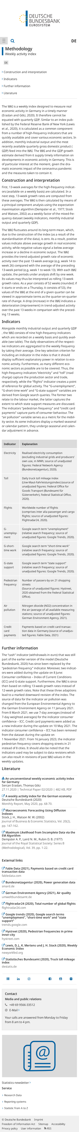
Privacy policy (10, 1128)
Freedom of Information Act (18, 1124)
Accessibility (58, 1124)
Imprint (38, 1119)
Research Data (12, 1095)
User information (31, 1128)
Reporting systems (14, 1101)
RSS (48, 1128)
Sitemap (43, 1124)
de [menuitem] (73, 40)
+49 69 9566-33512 (22, 1005)
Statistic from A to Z (15, 1108)
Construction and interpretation (25, 72)
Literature (10, 93)
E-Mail (13, 1010)
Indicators (10, 79)
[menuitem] (4, 40)
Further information (17, 86)
